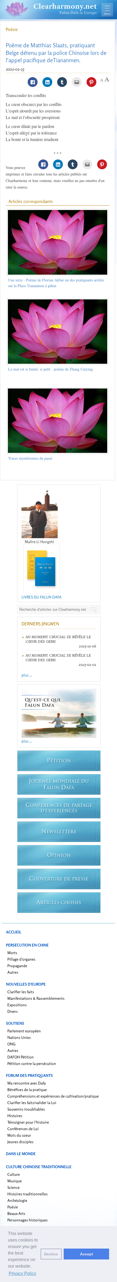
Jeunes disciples (20, 1141)
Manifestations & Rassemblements (35, 998)
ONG (11, 1044)
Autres (12, 972)
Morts (12, 952)
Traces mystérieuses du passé (30, 458)
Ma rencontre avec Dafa (26, 1083)
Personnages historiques (27, 1220)
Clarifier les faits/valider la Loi (31, 1102)
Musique (14, 1180)
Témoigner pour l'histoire (28, 1122)
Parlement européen (24, 1031)
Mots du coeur (19, 1135)
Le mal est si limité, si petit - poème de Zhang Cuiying (50, 369)
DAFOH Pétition (20, 1057)
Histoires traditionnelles (27, 1194)
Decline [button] (51, 1254)
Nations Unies (19, 1037)
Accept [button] (86, 1254)
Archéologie (17, 1200)
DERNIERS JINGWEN (40, 623)
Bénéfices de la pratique (27, 1089)
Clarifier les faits (20, 991)
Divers (12, 1011)
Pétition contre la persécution (31, 1063)
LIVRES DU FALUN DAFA (41, 597)
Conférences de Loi (23, 1128)
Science (13, 1187)
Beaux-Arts (16, 1213)
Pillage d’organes (21, 959)
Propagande (17, 965)
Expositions (17, 1004)
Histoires (14, 1115)
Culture (13, 1174)
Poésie (12, 29)
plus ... (26, 675)
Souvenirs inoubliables (26, 1109)
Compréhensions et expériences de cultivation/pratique (53, 1096)
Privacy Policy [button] (22, 1273)
